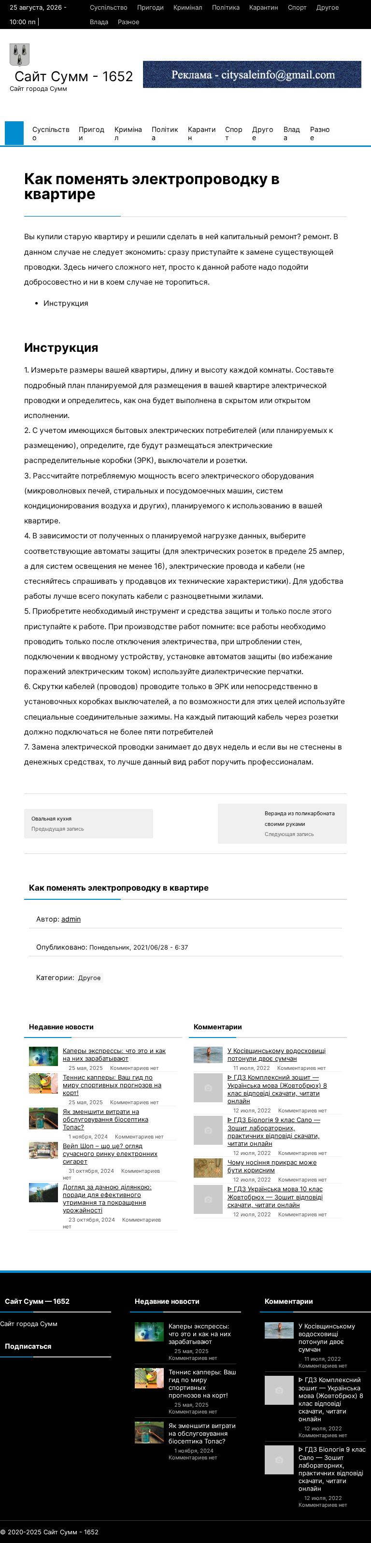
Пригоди (150, 7)
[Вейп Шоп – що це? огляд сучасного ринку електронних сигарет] (43, 1150)
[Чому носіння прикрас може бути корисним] (208, 1168)
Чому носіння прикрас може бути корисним (272, 1166)
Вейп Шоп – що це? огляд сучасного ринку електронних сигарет (110, 1153)
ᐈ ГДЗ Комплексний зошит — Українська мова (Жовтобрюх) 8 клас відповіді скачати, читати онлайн (277, 1089)
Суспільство (109, 7)
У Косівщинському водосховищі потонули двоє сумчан (277, 1054)
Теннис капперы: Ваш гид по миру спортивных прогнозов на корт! (112, 1084)
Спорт (297, 7)
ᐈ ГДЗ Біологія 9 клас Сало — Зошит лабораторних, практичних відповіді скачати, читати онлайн (274, 1131)
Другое (327, 7)
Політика (226, 7)
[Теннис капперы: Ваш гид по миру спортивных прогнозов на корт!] (43, 1083)
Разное (129, 22)
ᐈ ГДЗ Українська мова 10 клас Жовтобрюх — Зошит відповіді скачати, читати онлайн (275, 1197)
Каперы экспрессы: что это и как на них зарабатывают (114, 1054)
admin (71, 919)
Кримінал (187, 7)
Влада (99, 22)
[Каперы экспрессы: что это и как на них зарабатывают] (43, 1056)
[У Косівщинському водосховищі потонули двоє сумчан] (208, 1055)
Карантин (263, 7)
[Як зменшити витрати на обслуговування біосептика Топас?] (43, 1118)
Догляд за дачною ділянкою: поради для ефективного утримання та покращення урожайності (107, 1198)
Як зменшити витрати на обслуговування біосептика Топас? (105, 1119)
